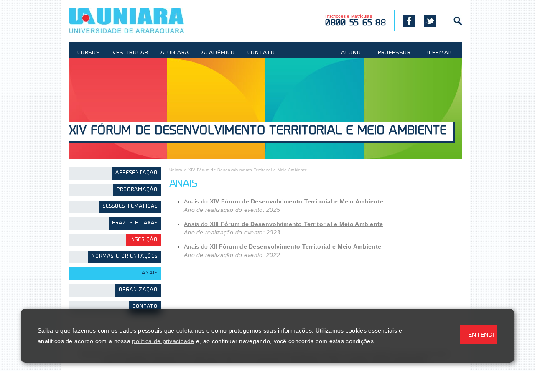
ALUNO (351, 53)
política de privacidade (163, 341)
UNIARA (138, 21)
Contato (145, 307)
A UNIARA (174, 53)
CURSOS (88, 53)
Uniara (176, 170)
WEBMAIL (440, 53)
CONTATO (261, 53)
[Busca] (453, 20)
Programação (137, 190)
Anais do (283, 201)
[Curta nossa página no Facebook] (404, 20)
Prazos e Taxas (135, 223)
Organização (138, 290)
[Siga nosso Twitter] (430, 20)
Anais (150, 273)
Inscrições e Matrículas (355, 21)
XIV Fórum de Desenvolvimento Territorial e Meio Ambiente (258, 131)
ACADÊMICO (218, 53)
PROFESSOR (394, 53)
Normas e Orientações (125, 256)
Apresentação (136, 173)
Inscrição (144, 240)
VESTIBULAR (130, 53)
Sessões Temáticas (130, 206)
